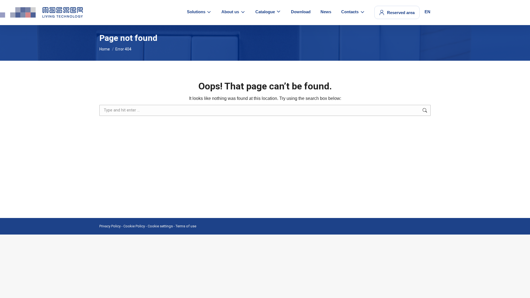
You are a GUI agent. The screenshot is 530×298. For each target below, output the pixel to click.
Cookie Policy (134, 226)
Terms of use (186, 226)
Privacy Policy (110, 226)
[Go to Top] (521, 289)
